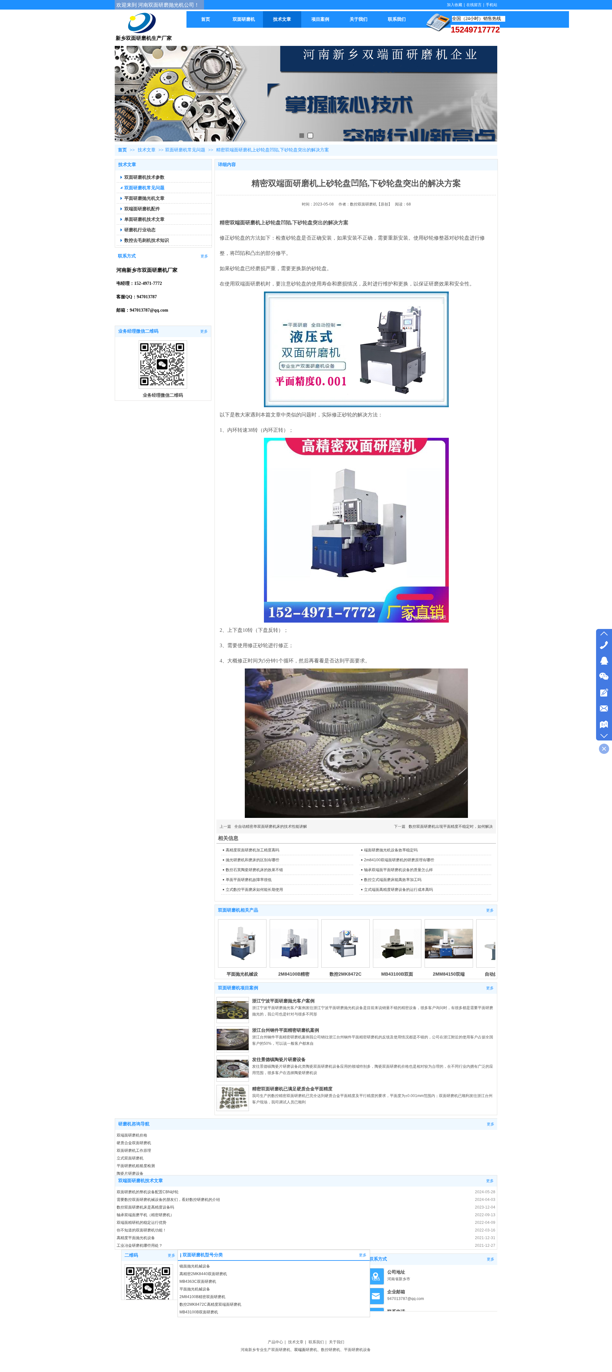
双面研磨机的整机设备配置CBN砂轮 (147, 1192)
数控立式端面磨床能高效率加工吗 (392, 879)
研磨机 (311, 1349)
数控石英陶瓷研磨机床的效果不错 (254, 870)
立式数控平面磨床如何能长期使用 (254, 889)
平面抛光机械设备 (194, 1289)
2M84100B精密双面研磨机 (202, 1297)
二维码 (131, 1255)
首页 (122, 150)
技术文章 (147, 150)
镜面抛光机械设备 (194, 1266)
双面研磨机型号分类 (203, 1255)
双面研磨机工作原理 (134, 1150)
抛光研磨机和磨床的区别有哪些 (252, 860)
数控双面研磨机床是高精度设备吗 (145, 1207)
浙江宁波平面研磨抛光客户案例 (283, 1000)
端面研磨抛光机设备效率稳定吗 (391, 850)
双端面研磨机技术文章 (140, 1180)
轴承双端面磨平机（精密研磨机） (145, 1215)
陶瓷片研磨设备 (130, 1173)
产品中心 (275, 1342)
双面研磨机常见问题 (185, 150)
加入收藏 (454, 5)
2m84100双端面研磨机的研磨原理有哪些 (399, 860)
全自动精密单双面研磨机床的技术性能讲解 (270, 826)
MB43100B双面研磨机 (198, 1312)
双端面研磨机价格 (132, 1135)
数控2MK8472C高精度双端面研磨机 (210, 1304)
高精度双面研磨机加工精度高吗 (252, 850)
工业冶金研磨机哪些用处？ (140, 1245)
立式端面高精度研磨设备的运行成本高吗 (398, 889)
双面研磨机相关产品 (238, 910)
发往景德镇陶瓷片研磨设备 (279, 1059)
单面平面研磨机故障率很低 (249, 879)
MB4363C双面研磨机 (197, 1281)
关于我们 (336, 1342)
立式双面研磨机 (130, 1158)
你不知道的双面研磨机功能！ (141, 1230)
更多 (490, 910)
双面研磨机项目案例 (238, 988)
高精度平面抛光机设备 (136, 1238)
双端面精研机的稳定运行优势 (141, 1222)
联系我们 (316, 1342)
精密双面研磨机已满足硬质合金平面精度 (292, 1088)
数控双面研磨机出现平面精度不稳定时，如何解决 (451, 826)
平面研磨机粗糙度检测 (136, 1166)
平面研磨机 (353, 1349)
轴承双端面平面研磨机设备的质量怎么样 (398, 870)
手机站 (491, 5)
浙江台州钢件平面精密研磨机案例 (285, 1030)
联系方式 (378, 1259)
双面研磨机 (280, 1349)
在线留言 (474, 5)
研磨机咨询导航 (133, 1124)
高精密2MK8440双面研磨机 (203, 1274)
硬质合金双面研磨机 (134, 1143)
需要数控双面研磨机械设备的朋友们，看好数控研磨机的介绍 (168, 1199)
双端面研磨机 (245, 222)
